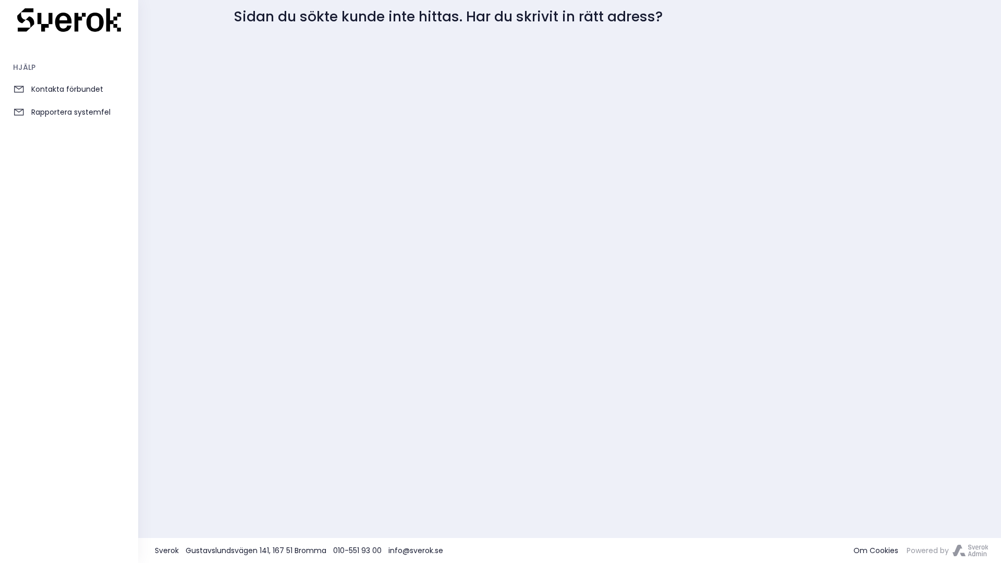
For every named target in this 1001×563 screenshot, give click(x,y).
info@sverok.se (415, 550)
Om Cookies (875, 550)
